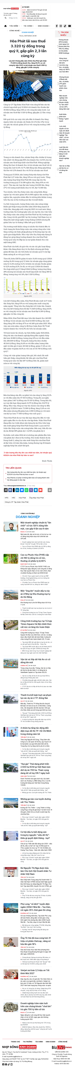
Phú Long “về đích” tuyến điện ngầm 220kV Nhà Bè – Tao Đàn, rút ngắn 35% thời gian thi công (35, 819)
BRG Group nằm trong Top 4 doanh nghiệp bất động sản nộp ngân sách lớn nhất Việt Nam (36, 652)
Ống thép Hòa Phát (36, 498)
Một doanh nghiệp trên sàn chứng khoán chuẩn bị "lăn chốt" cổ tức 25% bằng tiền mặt (64, 102)
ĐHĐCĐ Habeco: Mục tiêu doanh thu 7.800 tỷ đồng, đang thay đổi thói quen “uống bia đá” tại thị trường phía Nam (36, 1029)
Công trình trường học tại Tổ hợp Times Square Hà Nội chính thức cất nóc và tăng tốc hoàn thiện (36, 613)
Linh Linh (24, 776)
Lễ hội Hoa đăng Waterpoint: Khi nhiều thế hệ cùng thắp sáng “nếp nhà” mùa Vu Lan (35, 854)
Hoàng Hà (24, 665)
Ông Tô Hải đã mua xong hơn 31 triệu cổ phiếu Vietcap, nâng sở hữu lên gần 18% (36, 896)
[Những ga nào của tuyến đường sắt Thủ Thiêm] (11, 803)
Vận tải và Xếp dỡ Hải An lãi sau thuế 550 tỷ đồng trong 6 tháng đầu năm (35, 677)
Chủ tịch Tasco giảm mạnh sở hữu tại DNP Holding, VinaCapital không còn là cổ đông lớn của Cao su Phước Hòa (35, 578)
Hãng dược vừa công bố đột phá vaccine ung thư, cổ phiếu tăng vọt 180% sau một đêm (64, 65)
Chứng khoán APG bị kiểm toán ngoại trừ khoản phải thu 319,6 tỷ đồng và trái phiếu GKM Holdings (64, 46)
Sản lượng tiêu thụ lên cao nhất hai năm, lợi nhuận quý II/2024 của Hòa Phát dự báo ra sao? (26, 473)
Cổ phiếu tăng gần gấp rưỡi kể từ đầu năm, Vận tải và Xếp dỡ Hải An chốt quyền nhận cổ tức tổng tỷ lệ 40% (36, 682)
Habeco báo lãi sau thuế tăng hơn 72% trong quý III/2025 (35, 1023)
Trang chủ (15, 1042)
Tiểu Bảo (24, 737)
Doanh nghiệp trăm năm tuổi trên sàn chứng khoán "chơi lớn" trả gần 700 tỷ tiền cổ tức (35, 543)
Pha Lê (23, 600)
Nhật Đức (24, 564)
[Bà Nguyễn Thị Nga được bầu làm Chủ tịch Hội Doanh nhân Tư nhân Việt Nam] (11, 872)
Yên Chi (23, 877)
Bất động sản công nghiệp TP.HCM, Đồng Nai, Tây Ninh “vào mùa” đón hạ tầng (36, 926)
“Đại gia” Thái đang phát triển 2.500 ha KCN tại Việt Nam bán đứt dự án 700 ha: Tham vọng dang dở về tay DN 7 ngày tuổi (36, 715)
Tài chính (28, 26)
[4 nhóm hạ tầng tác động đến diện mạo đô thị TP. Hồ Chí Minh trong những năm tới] (11, 732)
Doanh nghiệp (28, 32)
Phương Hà (25, 913)
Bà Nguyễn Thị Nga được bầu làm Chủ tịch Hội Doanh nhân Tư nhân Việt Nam (36, 871)
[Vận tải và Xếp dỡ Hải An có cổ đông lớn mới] (11, 663)
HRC (13, 498)
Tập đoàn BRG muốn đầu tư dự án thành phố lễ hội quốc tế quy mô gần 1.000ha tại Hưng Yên (36, 647)
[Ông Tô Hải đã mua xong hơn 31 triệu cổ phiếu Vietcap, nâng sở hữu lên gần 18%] (11, 942)
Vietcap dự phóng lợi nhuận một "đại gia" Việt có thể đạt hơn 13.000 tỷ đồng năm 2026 (35, 963)
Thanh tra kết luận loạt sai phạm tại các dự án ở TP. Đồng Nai (36, 609)
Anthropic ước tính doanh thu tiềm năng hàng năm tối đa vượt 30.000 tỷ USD (34, 20)
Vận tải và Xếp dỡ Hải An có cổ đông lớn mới (35, 661)
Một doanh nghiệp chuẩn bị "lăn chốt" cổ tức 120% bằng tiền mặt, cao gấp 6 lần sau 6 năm (36, 525)
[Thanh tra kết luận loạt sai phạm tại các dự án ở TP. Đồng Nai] (11, 699)
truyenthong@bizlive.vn (14, 1056)
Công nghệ (14, 31)
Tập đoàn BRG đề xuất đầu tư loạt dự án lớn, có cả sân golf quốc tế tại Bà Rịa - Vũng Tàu (36, 643)
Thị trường (27, 1042)
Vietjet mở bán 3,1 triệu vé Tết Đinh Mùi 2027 (35, 972)
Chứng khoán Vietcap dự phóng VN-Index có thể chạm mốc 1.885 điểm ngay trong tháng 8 (35, 958)
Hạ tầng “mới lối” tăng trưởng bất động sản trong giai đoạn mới (35, 930)
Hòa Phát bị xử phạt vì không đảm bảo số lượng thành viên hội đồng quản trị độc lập (28, 479)
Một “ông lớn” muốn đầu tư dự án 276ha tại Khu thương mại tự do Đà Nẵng (35, 594)
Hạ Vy (23, 701)
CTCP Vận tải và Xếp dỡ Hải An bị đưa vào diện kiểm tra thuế (36, 687)
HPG (6, 498)
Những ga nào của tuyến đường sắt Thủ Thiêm (36, 792)
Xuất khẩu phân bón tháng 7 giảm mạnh (64, 117)
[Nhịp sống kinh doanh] (19, 1047)
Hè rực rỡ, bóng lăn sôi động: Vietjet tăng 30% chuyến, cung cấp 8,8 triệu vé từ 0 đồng (36, 989)
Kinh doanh (43, 26)
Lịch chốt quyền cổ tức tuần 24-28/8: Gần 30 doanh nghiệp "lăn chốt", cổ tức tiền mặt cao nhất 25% (64, 134)
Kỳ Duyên (24, 630)
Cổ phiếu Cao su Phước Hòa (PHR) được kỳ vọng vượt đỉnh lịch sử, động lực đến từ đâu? (35, 583)
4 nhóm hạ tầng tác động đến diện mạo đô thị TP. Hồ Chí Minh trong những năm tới (36, 720)
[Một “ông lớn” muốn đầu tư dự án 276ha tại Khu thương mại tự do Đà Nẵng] (11, 595)
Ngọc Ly (23, 532)
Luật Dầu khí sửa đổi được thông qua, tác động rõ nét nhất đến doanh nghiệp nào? (64, 154)
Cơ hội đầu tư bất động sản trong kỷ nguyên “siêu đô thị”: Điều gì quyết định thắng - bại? (35, 750)
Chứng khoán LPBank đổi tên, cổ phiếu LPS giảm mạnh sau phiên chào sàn (64, 83)
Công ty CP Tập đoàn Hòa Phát (16, 502)
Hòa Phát (22, 498)
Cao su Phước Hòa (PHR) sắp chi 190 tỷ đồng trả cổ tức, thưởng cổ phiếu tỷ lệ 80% (36, 547)
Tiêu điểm (14, 26)
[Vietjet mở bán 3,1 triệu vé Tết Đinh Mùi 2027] (11, 974)
